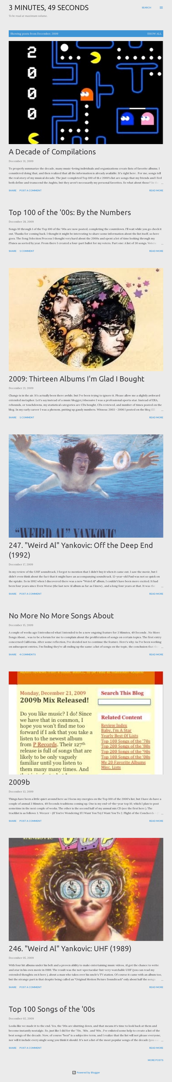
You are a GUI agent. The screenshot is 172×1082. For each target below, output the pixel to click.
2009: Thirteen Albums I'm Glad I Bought (76, 379)
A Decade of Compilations (52, 151)
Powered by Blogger (88, 1072)
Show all (154, 33)
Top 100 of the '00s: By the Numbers (70, 212)
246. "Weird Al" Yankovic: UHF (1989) (70, 948)
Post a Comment (30, 190)
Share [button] (12, 190)
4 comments (27, 654)
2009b (19, 782)
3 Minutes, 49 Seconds (49, 7)
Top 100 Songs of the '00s (52, 1009)
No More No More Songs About (61, 615)
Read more (156, 190)
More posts (155, 1060)
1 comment (26, 250)
